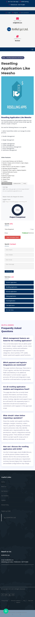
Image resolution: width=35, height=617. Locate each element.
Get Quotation (25, 12)
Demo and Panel (7, 183)
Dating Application (11, 296)
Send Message (9, 271)
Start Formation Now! (13, 237)
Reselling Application (11, 287)
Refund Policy (5, 505)
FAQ (24, 600)
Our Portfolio (4, 496)
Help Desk (30, 600)
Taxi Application (10, 305)
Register (16, 12)
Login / (9, 12)
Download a (17, 38)
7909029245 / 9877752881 (17, 5)
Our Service (4, 491)
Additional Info (17, 183)
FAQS (24, 183)
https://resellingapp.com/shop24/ (16, 202)
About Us (3, 486)
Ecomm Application (11, 282)
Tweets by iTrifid (5, 511)
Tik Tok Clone (10, 310)
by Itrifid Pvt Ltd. (10, 518)
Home (3, 57)
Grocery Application (11, 291)
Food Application (10, 301)
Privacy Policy (5, 600)
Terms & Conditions (15, 600)
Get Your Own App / (13, 1)
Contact (3, 500)
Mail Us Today (17, 21)
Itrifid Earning (24, 1)
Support (18, 602)
